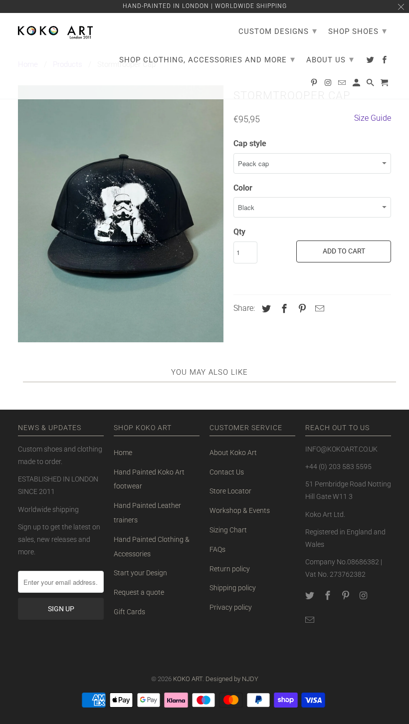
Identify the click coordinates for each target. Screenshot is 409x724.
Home (123, 453)
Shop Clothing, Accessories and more (207, 59)
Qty (239, 232)
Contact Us (226, 472)
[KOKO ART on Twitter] (310, 595)
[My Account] (357, 84)
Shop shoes (357, 30)
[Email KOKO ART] (310, 620)
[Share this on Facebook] (283, 308)
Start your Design (140, 573)
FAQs (217, 549)
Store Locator (230, 491)
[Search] (371, 84)
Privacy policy (230, 607)
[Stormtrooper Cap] (120, 213)
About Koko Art (233, 453)
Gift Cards (129, 612)
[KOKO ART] (55, 30)
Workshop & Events (239, 510)
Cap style (249, 143)
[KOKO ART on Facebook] (328, 595)
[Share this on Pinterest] (301, 308)
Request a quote (139, 592)
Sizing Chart (228, 530)
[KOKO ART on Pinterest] (346, 595)
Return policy (229, 569)
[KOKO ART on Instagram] (364, 595)
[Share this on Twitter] (265, 308)
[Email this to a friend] (318, 308)
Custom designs (277, 30)
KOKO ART (188, 679)
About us (330, 59)
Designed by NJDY (231, 679)
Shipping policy (232, 588)
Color (242, 188)
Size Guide (372, 118)
